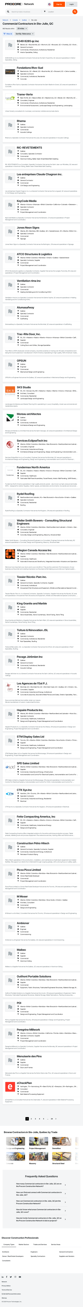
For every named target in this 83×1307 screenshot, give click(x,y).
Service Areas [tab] (55, 1244)
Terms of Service (7, 1290)
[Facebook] (6, 1277)
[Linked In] (2, 1277)
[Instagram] (15, 1277)
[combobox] (59, 11)
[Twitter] (11, 1277)
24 (52, 1119)
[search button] (74, 11)
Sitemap (4, 1298)
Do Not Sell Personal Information (11, 1294)
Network (29, 4)
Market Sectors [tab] (24, 1244)
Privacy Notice (6, 1286)
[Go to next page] (56, 1119)
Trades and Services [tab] (40, 1244)
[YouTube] (20, 1277)
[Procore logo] (13, 4)
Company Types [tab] (8, 1244)
